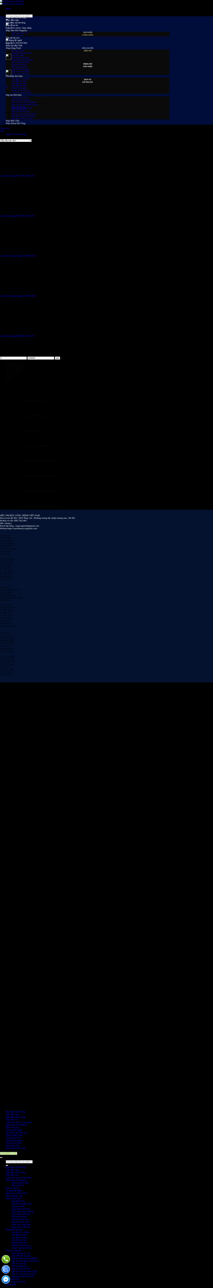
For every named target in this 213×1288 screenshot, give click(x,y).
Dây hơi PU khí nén (20, 111)
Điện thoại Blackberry (16, 365)
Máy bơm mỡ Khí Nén (16, 43)
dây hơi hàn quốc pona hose (25, 104)
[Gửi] (7, 1165)
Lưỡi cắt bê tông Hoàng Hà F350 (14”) (18, 256)
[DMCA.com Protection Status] (9, 1154)
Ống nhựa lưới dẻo (20, 57)
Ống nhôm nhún (19, 64)
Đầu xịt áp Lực (13, 37)
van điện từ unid (19, 81)
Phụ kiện (10, 378)
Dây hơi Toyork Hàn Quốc (23, 116)
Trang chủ (4, 128)
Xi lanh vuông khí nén (22, 1248)
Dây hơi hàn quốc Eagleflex (24, 102)
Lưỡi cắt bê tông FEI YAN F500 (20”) (17, 216)
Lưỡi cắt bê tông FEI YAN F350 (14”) (17, 176)
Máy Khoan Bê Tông (15, 1148)
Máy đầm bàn (12, 20)
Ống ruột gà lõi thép (21, 62)
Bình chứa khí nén (20, 33)
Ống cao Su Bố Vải (20, 74)
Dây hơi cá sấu (18, 107)
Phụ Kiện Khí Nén (14, 76)
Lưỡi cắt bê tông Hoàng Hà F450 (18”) (18, 296)
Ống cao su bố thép (21, 71)
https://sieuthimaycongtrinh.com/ (22, 528)
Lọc (57, 358)
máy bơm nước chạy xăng (18, 28)
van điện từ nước (19, 83)
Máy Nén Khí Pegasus (16, 30)
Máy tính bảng (12, 373)
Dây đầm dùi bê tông (15, 22)
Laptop (9, 376)
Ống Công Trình (13, 48)
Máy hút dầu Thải (14, 45)
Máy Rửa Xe (12, 25)
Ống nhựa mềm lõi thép (22, 60)
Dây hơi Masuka (19, 109)
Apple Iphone (12, 363)
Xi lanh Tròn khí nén (21, 1245)
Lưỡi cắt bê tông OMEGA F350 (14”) (17, 336)
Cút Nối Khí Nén (19, 85)
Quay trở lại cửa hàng (16, 134)
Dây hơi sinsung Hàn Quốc (24, 114)
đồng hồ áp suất (19, 88)
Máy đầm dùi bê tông (16, 17)
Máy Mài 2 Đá (12, 1145)
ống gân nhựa (18, 50)
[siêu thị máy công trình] (12, 2)
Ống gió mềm (18, 55)
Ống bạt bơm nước (20, 69)
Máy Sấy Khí (17, 35)
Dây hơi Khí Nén (14, 1143)
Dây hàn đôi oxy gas (21, 100)
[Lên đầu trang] (1, 1157)
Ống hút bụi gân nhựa (22, 53)
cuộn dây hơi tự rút (21, 1253)
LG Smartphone (13, 371)
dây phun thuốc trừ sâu (22, 118)
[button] (8, 8)
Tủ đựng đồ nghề (14, 40)
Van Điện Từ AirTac (20, 79)
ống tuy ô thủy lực (20, 67)
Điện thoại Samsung (15, 368)
